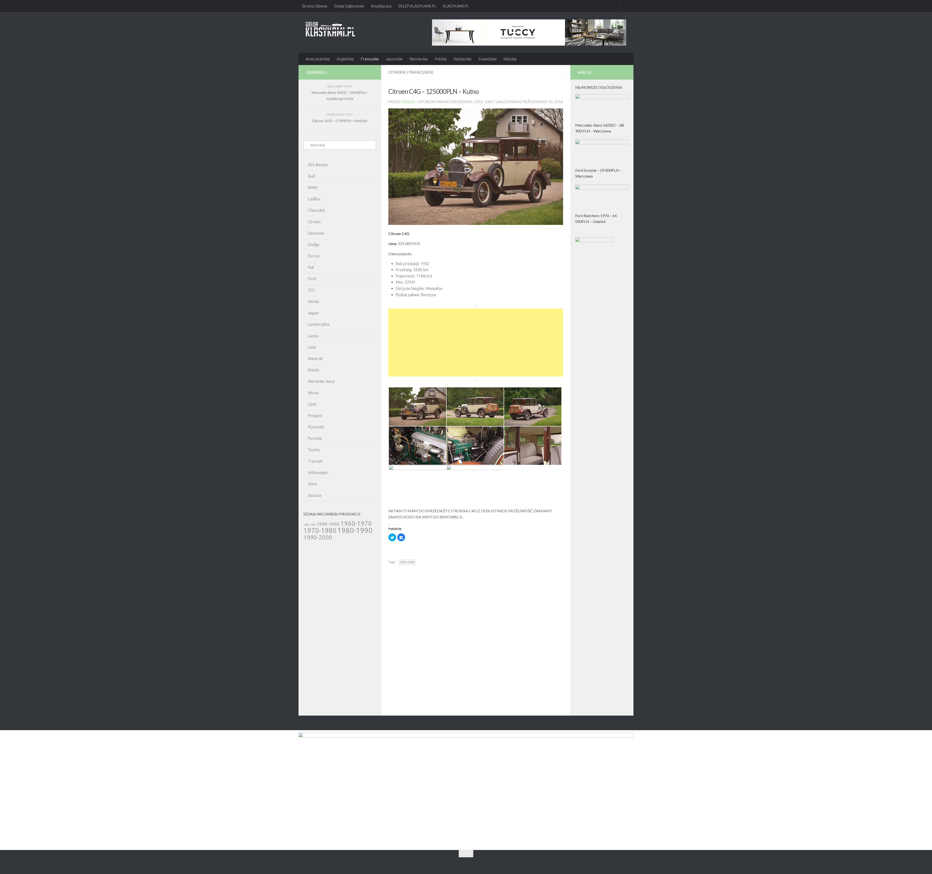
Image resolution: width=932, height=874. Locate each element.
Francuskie (370, 59)
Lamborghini (318, 324)
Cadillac (314, 199)
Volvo (312, 484)
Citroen (397, 72)
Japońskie (394, 59)
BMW (312, 187)
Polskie (441, 59)
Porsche (315, 438)
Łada (312, 347)
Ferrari (314, 256)
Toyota (314, 450)
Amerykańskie (318, 59)
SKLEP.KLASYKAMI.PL (417, 6)
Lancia (313, 336)
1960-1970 (356, 523)
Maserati (315, 358)
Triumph (315, 461)
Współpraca (381, 6)
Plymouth (316, 427)
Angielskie (345, 59)
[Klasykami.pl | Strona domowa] (330, 29)
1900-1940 (407, 562)
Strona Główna (314, 6)
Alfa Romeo (318, 165)
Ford (312, 279)
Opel (312, 404)
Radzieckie (463, 59)
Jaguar (313, 313)
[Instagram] (371, 72)
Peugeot (315, 415)
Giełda (408, 101)
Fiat (311, 267)
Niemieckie (418, 59)
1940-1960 (328, 524)
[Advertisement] (475, 342)
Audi (311, 176)
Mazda (313, 370)
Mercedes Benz (321, 381)
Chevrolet (316, 210)
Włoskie (510, 59)
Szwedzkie (487, 59)
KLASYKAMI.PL (456, 6)
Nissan (313, 393)
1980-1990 (355, 530)
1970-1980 (319, 530)
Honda (313, 301)
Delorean (316, 233)
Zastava (314, 495)
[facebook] (363, 72)
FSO (311, 290)
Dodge (313, 244)
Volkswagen (318, 472)
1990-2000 (317, 537)
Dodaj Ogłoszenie (349, 6)
